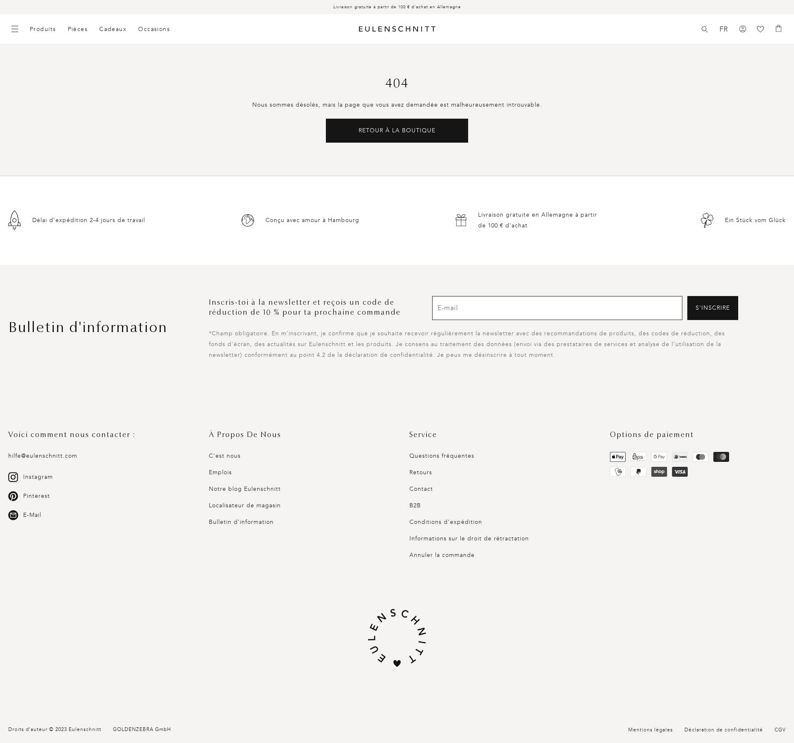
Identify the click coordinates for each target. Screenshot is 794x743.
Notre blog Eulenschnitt (245, 488)
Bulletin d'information (241, 522)
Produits (43, 29)
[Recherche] (704, 29)
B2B (415, 505)
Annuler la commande (442, 555)
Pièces (78, 29)
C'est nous (225, 455)
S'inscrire (713, 307)
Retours (420, 472)
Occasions (154, 29)
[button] (704, 29)
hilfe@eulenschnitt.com (42, 455)
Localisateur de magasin (245, 505)
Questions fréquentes (441, 455)
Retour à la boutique (397, 130)
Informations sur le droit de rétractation (469, 538)
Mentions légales (650, 730)
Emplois (220, 472)
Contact (421, 488)
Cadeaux (113, 29)
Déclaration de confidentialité (723, 730)
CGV (780, 730)
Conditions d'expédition (445, 522)
